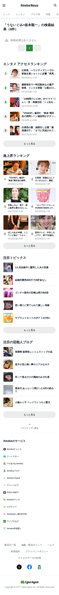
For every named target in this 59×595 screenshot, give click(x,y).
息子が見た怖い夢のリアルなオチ (32, 364)
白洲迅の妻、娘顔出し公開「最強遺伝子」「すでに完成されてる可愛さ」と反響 (38, 130)
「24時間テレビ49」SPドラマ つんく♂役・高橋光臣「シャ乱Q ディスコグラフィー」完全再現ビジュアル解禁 (39, 103)
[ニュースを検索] (55, 5)
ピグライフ (12, 506)
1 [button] (29, 48)
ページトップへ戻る (29, 428)
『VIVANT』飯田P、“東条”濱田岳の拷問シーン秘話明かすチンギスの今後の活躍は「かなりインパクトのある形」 (38, 117)
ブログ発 (35, 14)
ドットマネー (13, 456)
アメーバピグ (13, 485)
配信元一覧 (10, 544)
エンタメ (20, 14)
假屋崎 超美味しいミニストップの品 (33, 351)
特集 (48, 14)
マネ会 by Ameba (15, 463)
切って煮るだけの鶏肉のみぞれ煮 (32, 376)
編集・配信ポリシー (31, 544)
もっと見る (29, 143)
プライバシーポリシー (36, 551)
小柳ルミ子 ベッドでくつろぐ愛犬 (32, 402)
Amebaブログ (13, 470)
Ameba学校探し (14, 528)
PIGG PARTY (13, 492)
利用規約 (15, 551)
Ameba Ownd (13, 478)
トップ (6, 14)
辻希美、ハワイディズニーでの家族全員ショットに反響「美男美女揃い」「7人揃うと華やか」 (38, 73)
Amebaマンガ (13, 499)
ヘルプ (51, 544)
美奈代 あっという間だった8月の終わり (34, 389)
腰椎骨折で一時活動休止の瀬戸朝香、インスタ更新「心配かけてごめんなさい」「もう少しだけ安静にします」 (38, 89)
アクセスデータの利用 (29, 557)
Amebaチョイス (14, 449)
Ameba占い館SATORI (17, 514)
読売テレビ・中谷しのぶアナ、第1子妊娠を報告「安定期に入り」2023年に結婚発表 (45, 236)
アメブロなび (13, 521)
